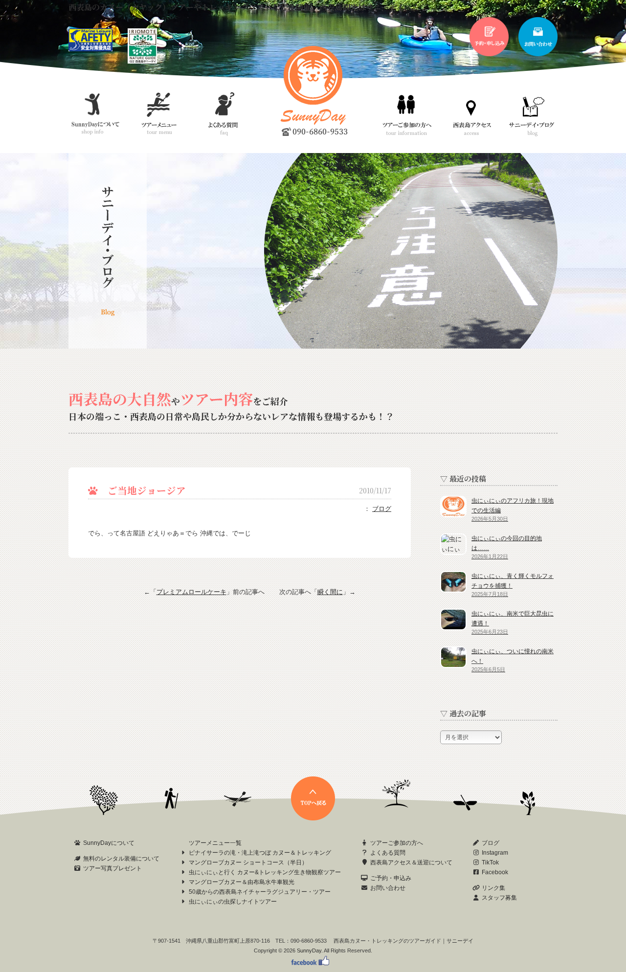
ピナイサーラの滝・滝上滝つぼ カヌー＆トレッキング (260, 852)
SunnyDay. (310, 950)
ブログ (381, 508)
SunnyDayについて (108, 842)
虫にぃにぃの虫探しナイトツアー (233, 901)
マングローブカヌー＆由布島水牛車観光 (241, 882)
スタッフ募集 (499, 897)
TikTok (490, 862)
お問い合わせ (387, 887)
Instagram (495, 852)
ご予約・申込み (390, 878)
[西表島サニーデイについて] (142, 61)
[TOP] (313, 818)
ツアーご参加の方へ (396, 842)
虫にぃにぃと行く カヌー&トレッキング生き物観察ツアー (265, 872)
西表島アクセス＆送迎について (411, 862)
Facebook (495, 872)
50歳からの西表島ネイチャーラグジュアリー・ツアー (260, 891)
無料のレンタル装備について (121, 858)
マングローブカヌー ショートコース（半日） (248, 862)
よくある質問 (387, 852)
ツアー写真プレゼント (112, 868)
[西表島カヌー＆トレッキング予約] (489, 54)
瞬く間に (330, 592)
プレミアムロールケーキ (191, 592)
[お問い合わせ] (538, 54)
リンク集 (493, 887)
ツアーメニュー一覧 (215, 842)
